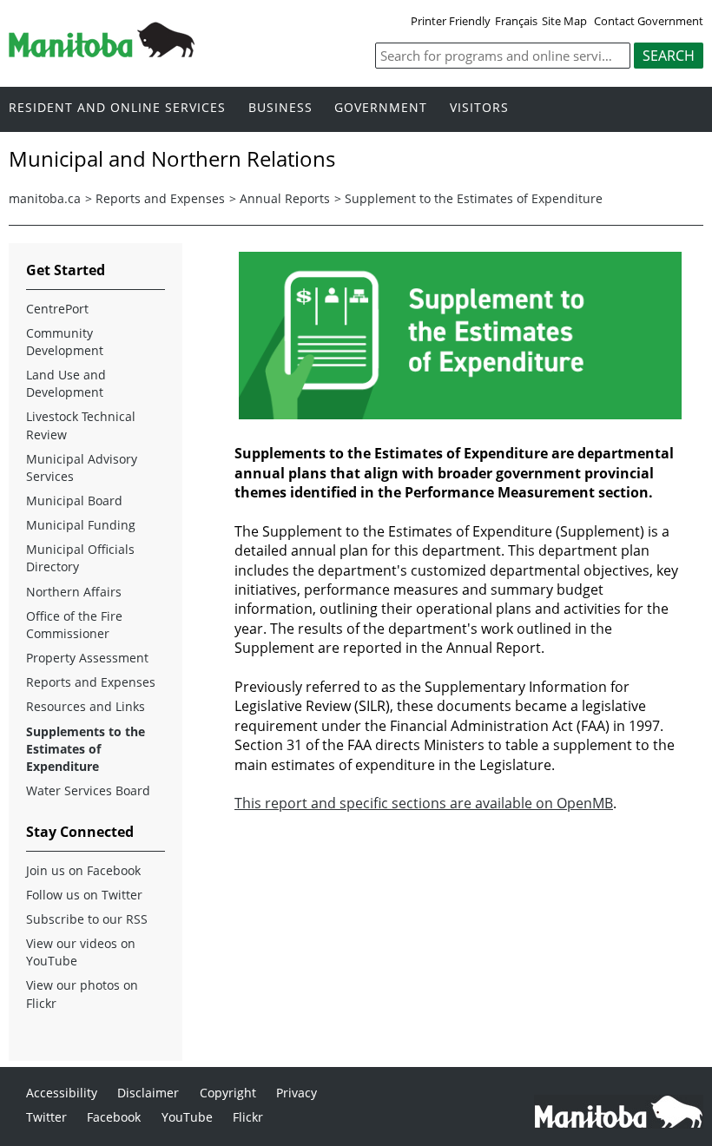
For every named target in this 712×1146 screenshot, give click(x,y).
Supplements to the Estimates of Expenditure (85, 748)
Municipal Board (74, 500)
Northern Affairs (74, 591)
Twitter (46, 1117)
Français (516, 21)
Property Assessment (87, 657)
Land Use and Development (66, 383)
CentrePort (57, 308)
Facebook (114, 1117)
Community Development (64, 342)
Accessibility (61, 1092)
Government (380, 108)
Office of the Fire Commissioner (74, 625)
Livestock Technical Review (80, 425)
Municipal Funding (80, 525)
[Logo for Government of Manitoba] (101, 52)
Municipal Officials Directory (80, 558)
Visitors (479, 108)
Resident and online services (117, 108)
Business (280, 108)
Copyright (228, 1092)
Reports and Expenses (160, 198)
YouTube (187, 1117)
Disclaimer (148, 1092)
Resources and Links (85, 706)
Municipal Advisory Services (81, 467)
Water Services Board (88, 790)
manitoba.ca (45, 198)
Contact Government (648, 21)
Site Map (564, 21)
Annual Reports (285, 198)
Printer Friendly (451, 21)
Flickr (248, 1117)
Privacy (296, 1092)
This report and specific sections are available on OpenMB (423, 803)
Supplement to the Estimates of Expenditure (474, 198)
